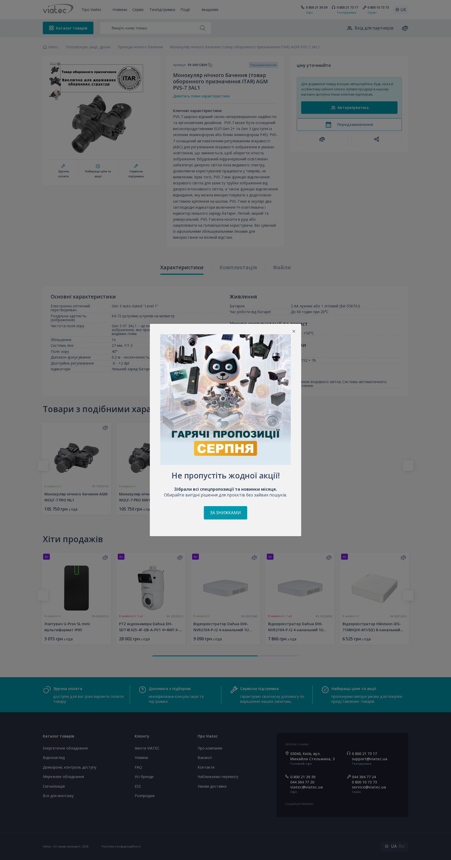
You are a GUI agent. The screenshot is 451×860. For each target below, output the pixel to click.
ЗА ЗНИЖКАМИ (225, 513)
